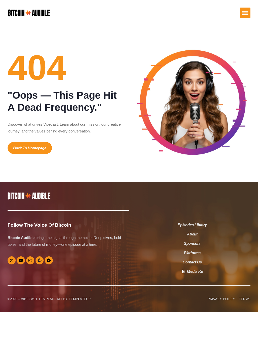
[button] (245, 13)
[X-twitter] (12, 260)
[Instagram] (30, 260)
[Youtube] (21, 260)
